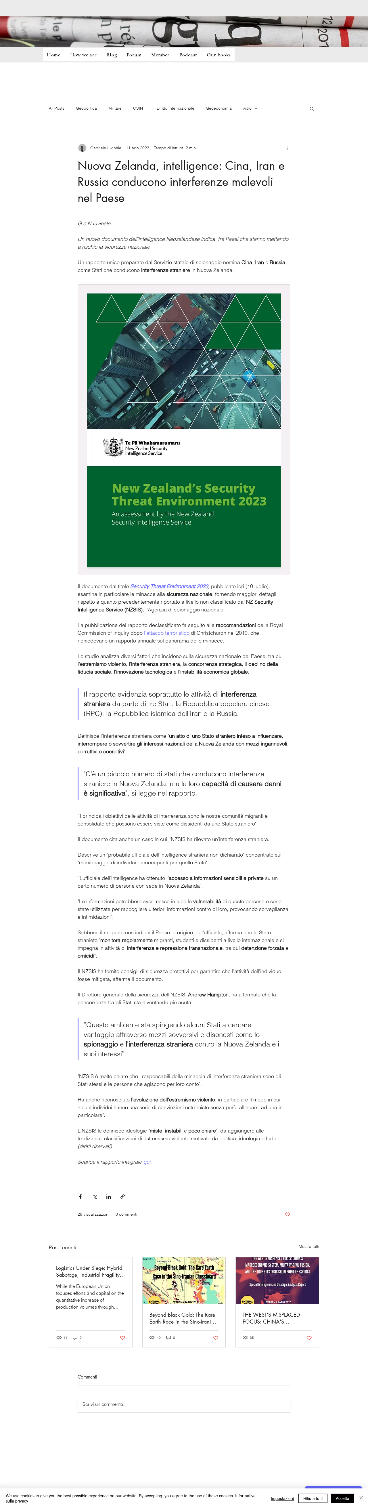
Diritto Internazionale (175, 108)
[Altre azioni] (286, 147)
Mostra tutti (309, 1246)
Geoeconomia (219, 108)
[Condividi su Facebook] (80, 1196)
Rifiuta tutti (313, 1498)
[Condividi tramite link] (122, 1196)
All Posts (56, 108)
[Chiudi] (361, 1498)
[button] (312, 108)
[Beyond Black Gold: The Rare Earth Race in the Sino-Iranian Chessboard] (184, 1280)
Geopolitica (86, 108)
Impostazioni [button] (282, 1498)
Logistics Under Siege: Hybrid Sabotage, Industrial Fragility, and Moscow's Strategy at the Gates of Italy (89, 1271)
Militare (115, 108)
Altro (247, 108)
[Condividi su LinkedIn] (108, 1196)
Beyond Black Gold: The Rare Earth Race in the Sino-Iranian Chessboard (183, 1318)
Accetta (342, 1498)
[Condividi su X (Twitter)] (94, 1196)
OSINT (139, 108)
